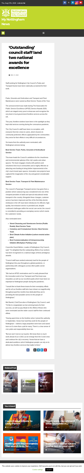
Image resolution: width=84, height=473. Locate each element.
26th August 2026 (13, 427)
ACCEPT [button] (49, 469)
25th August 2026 (53, 427)
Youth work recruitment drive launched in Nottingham (60, 424)
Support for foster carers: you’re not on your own (61, 445)
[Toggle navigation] (43, 33)
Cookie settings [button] (37, 469)
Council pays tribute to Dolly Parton (18, 422)
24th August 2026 (53, 450)
